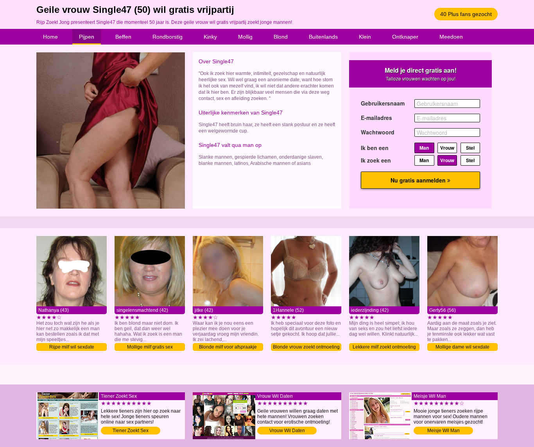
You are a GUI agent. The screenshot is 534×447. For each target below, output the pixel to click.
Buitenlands (323, 37)
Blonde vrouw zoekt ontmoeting (306, 347)
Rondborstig (167, 37)
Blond (281, 37)
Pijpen (86, 37)
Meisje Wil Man (443, 430)
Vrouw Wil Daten (287, 430)
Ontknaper (405, 37)
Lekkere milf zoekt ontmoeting (384, 347)
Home (50, 37)
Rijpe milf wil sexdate (71, 347)
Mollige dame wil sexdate (462, 347)
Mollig (245, 37)
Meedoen (451, 37)
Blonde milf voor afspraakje (228, 347)
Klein (365, 37)
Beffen (123, 37)
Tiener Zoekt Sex (131, 430)
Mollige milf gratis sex (150, 347)
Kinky (210, 37)
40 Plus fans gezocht (466, 14)
